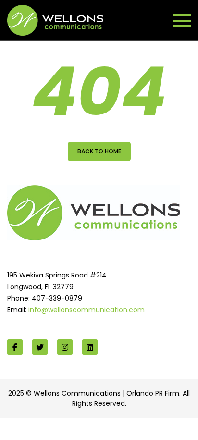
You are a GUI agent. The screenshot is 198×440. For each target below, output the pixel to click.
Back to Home (99, 151)
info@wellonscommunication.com (86, 309)
